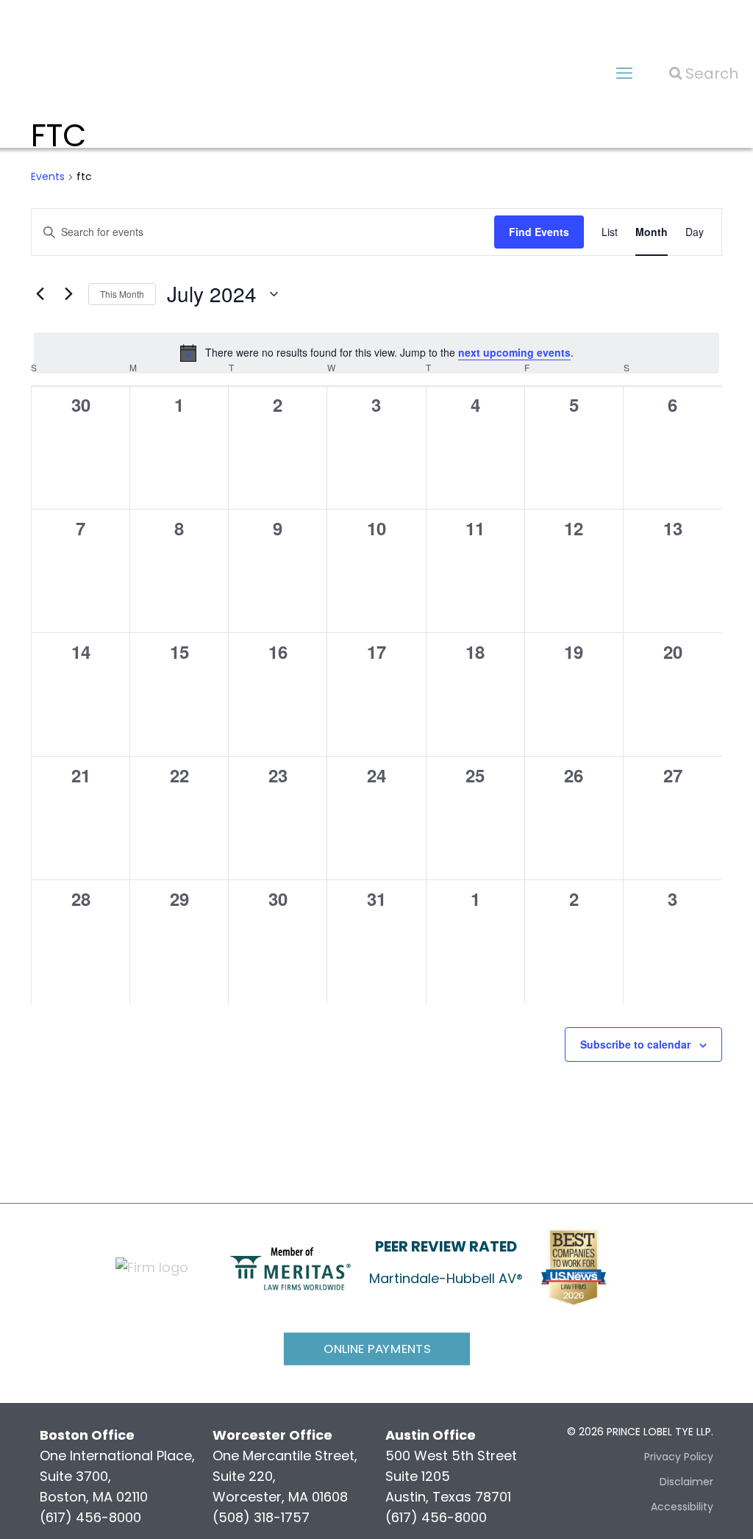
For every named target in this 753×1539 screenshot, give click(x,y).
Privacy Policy (678, 1456)
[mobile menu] (624, 73)
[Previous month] (40, 294)
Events (48, 177)
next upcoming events (514, 352)
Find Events (539, 231)
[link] (290, 1268)
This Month (122, 294)
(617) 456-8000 (90, 1517)
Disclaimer (686, 1481)
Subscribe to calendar (635, 1044)
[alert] (376, 353)
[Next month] (68, 294)
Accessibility (682, 1506)
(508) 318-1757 (261, 1517)
